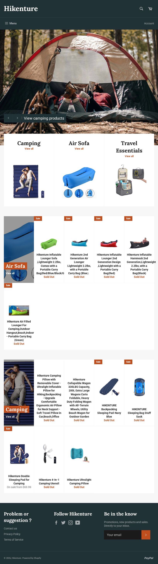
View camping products (44, 118)
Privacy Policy (12, 534)
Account (149, 23)
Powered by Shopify (31, 558)
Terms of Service (13, 539)
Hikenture (21, 8)
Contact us (10, 528)
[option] (79, 87)
